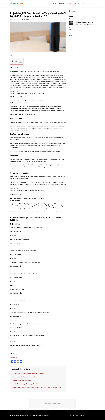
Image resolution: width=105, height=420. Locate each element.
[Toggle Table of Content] (19, 61)
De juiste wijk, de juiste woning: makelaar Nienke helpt (28, 373)
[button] (91, 3)
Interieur (76, 3)
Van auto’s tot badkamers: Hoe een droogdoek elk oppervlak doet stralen (84, 24)
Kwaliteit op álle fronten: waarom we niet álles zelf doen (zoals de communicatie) (36, 387)
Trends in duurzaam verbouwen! (21, 380)
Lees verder (13, 357)
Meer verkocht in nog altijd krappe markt (24, 384)
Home (54, 3)
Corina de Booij (16, 19)
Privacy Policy (74, 415)
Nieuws (61, 3)
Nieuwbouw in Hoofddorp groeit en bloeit (24, 377)
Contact (82, 415)
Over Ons (84, 3)
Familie (69, 3)
